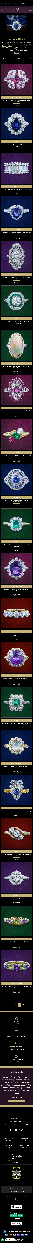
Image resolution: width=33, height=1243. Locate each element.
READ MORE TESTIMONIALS (16, 1101)
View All (25, 1004)
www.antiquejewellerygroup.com (16, 1121)
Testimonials (9, 1143)
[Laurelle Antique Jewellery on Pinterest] (19, 1130)
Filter (7, 58)
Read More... (16, 52)
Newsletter (8, 1140)
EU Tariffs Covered (11, 1189)
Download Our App (24, 1145)
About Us (8, 1136)
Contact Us (8, 1150)
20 (15, 1005)
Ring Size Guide (8, 1145)
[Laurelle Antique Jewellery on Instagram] (10, 1130)
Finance (8, 1147)
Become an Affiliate (24, 1147)
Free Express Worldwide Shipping (17, 1191)
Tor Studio (20, 1240)
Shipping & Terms (8, 1138)
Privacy (24, 1136)
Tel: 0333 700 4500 (24, 1143)
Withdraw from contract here (9, 1198)
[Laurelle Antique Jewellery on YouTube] (16, 1130)
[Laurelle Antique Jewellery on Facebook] (13, 1130)
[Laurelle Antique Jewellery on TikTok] (22, 1130)
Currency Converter (24, 1138)
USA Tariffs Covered (23, 1189)
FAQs (24, 1140)
